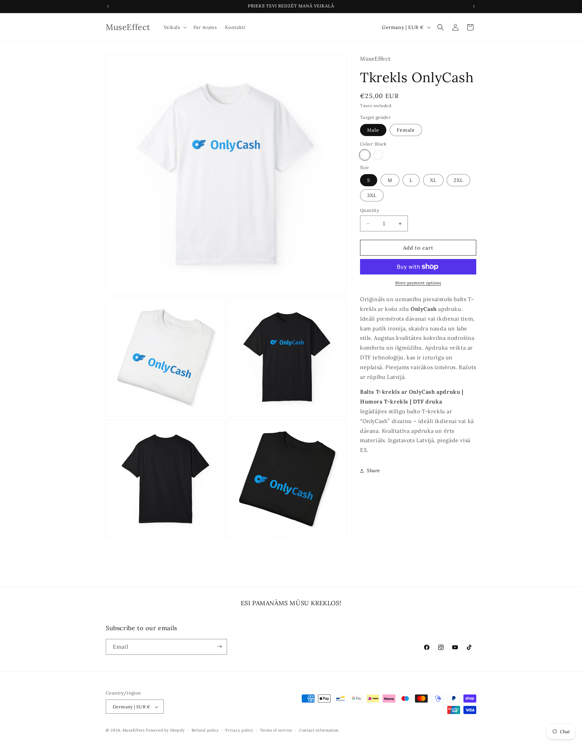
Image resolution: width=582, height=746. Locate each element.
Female (406, 130)
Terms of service (276, 730)
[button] (174, 27)
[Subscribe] (219, 646)
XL (433, 180)
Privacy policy (239, 730)
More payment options (418, 282)
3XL (372, 195)
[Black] (364, 155)
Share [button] (373, 470)
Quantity (369, 210)
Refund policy (205, 730)
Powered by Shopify (165, 730)
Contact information (319, 730)
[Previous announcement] (108, 6)
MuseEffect (134, 730)
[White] (378, 155)
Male (373, 130)
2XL (458, 180)
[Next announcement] (473, 6)
